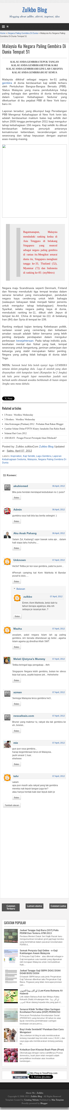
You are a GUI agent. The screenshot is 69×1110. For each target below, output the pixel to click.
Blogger (44, 1103)
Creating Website (31, 1100)
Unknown (19, 560)
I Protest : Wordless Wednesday (18, 415)
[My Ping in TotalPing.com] (42, 1073)
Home (3, 33)
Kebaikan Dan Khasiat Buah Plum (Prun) (42, 1049)
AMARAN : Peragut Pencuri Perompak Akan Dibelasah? (30, 438)
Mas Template (58, 1100)
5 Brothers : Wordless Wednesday (19, 419)
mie (15, 742)
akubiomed (20, 486)
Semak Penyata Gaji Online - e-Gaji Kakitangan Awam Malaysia (39, 952)
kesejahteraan (25, 340)
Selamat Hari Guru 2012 (15, 433)
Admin (17, 509)
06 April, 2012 (58, 486)
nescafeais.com (23, 715)
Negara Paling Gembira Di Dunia (23, 33)
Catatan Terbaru (11, 907)
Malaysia (32, 459)
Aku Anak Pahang (25, 533)
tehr (16, 776)
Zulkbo (40, 1093)
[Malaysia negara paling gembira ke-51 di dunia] (34, 216)
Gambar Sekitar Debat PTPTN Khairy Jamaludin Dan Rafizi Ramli (34, 428)
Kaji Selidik (29, 456)
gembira (7, 82)
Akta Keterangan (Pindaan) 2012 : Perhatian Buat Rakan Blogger (33, 424)
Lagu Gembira (43, 456)
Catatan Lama (58, 906)
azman (17, 692)
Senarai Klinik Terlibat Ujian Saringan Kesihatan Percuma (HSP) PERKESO (40, 1010)
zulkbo (27, 596)
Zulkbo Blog (34, 9)
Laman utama (34, 906)
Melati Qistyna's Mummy (29, 658)
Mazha (17, 628)
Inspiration (16, 456)
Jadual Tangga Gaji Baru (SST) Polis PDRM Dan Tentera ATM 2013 (39, 931)
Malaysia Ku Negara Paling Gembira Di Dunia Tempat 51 (34, 48)
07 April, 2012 (58, 560)
